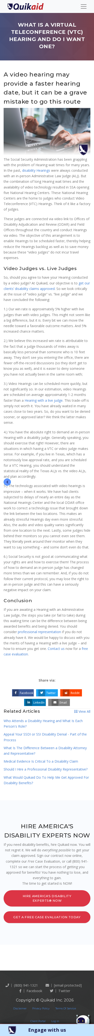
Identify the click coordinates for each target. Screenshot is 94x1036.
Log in (55, 1021)
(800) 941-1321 (26, 985)
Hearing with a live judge (44, 400)
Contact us (56, 648)
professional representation (39, 632)
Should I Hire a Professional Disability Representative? (45, 769)
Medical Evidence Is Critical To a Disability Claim (41, 761)
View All (84, 711)
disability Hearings (36, 170)
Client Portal (38, 1021)
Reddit (75, 693)
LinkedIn (39, 702)
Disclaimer (20, 1008)
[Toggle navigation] (83, 6)
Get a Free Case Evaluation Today (47, 917)
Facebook (26, 693)
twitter (64, 991)
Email (63, 702)
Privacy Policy (41, 1008)
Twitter (51, 693)
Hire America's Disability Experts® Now (47, 898)
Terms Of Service (65, 1008)
